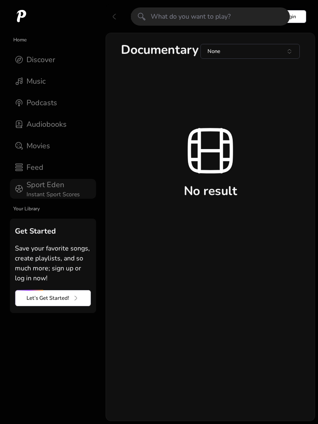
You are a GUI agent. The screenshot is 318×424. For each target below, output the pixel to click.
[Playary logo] (21, 16)
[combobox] (250, 51)
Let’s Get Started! (47, 298)
